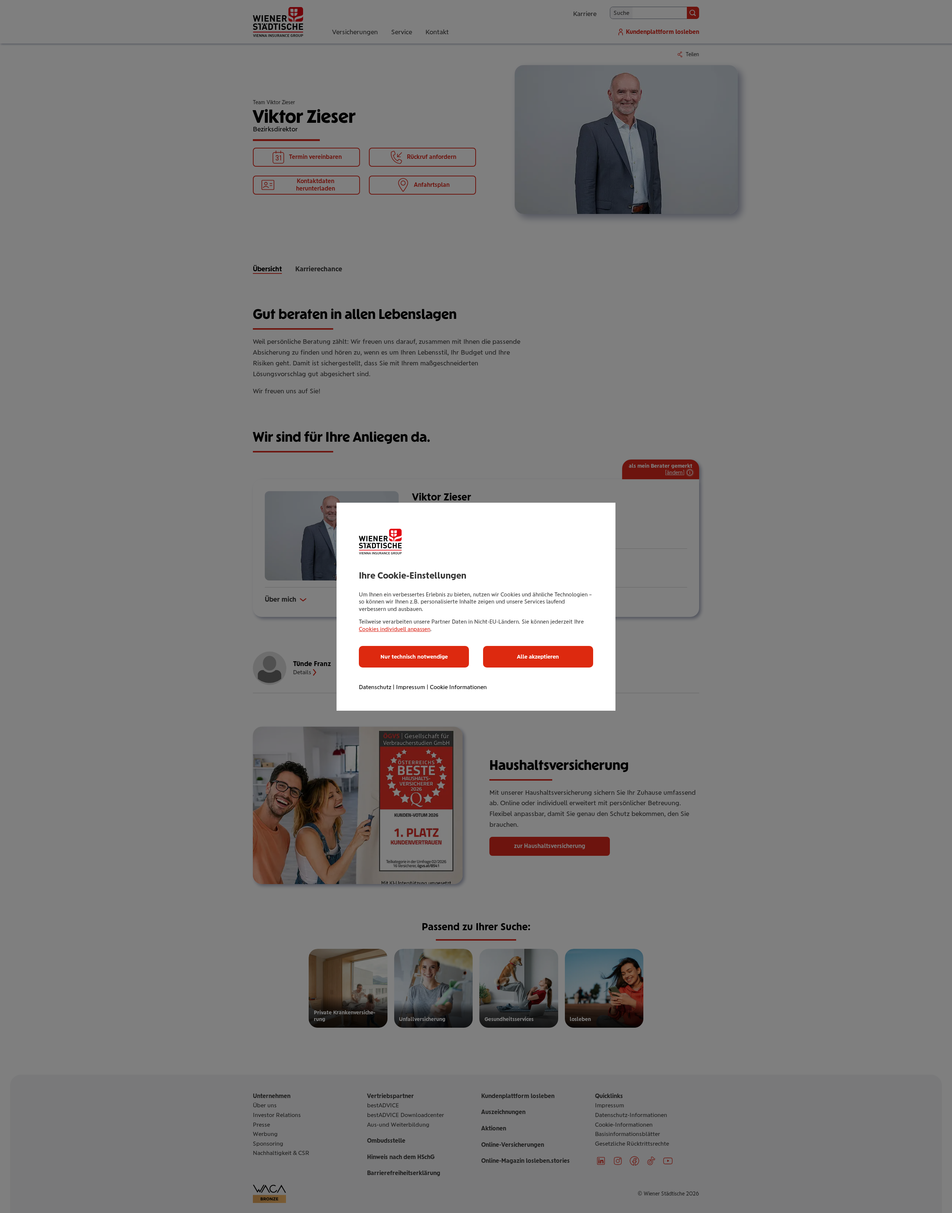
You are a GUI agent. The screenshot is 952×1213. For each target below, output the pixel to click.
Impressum (410, 687)
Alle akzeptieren (538, 656)
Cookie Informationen (458, 687)
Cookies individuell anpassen (394, 629)
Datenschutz (375, 687)
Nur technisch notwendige (414, 656)
